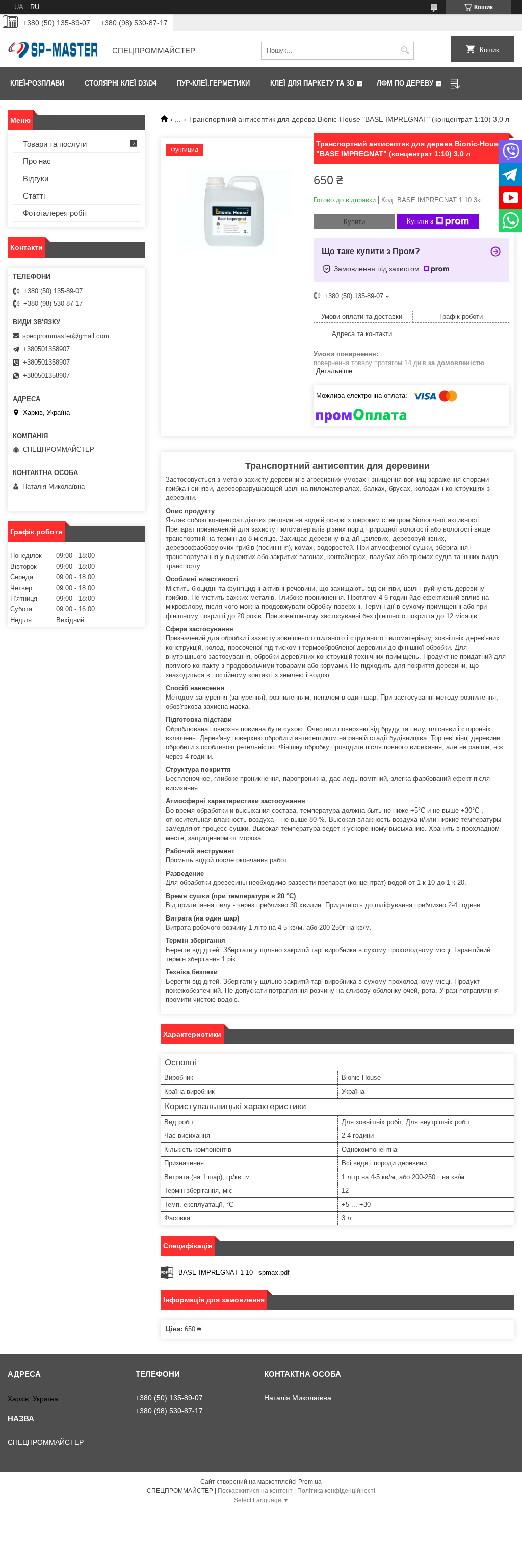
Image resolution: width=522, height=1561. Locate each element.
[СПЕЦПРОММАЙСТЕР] (53, 51)
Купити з (420, 221)
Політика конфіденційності (336, 1490)
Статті (34, 195)
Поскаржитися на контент (255, 1490)
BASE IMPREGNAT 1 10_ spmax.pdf (234, 1272)
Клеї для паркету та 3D (312, 83)
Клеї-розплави (37, 83)
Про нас (37, 161)
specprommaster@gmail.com (65, 336)
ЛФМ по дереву (405, 83)
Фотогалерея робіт (55, 213)
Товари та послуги (55, 144)
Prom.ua (310, 1481)
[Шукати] (405, 51)
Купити (354, 222)
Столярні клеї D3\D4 (120, 83)
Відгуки (35, 178)
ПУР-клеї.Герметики (213, 83)
